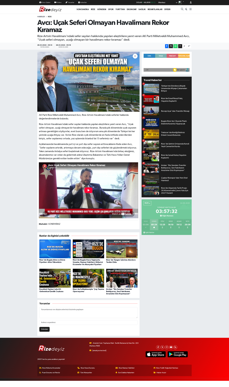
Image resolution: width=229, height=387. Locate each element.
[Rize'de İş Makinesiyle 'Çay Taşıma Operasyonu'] (88, 278)
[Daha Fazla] (180, 46)
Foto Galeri (46, 2)
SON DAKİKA (83, 9)
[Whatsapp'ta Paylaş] (175, 46)
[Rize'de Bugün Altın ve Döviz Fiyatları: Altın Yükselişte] (55, 249)
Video (59, 2)
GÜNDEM (101, 9)
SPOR (110, 9)
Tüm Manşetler (86, 373)
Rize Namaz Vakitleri (126, 368)
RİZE (93, 9)
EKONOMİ (131, 9)
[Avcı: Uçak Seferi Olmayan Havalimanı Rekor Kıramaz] (88, 82)
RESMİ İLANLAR (155, 9)
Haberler (41, 17)
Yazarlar (71, 2)
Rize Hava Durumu (88, 368)
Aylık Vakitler (149, 232)
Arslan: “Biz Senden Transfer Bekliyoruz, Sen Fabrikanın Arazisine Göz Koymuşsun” (119, 291)
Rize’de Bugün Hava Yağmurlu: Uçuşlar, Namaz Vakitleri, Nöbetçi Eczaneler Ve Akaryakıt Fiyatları (88, 262)
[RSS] (175, 347)
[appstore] (155, 354)
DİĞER (167, 9)
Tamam (189, 383)
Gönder (44, 329)
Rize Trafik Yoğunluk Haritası (167, 368)
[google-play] (177, 354)
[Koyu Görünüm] (186, 9)
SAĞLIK (142, 9)
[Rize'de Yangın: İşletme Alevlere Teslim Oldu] (122, 249)
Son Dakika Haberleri (126, 373)
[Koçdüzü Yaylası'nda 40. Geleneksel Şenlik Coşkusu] (55, 278)
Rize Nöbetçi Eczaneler (51, 368)
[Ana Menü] (190, 9)
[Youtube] (171, 347)
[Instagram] (167, 347)
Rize (50, 17)
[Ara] (182, 9)
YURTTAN (120, 9)
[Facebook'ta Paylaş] (166, 46)
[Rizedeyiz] (50, 9)
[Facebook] (158, 347)
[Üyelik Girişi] (190, 2)
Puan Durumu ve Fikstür (51, 373)
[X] (162, 347)
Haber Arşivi (161, 373)
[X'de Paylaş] (171, 46)
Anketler (83, 2)
